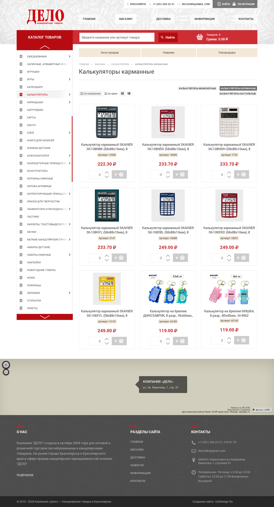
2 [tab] (72, 149)
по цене (112, 93)
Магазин (125, 19)
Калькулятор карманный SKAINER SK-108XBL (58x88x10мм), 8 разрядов (168, 230)
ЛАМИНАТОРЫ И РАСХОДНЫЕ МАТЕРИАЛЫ (50, 209)
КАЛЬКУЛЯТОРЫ (37, 94)
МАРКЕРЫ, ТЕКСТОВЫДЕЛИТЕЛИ (47, 224)
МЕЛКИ (31, 232)
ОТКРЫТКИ (34, 300)
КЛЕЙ (30, 132)
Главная (89, 19)
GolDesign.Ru (224, 501)
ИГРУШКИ (33, 71)
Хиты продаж (110, 52)
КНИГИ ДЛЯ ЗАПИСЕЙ (40, 140)
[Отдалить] (6, 372)
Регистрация (246, 4)
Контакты (245, 19)
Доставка (163, 19)
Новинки (168, 52)
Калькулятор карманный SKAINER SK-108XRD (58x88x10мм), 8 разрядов (229, 230)
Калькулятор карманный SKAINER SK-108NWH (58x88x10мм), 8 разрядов (229, 147)
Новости (137, 465)
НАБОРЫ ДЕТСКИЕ (38, 247)
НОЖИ (31, 277)
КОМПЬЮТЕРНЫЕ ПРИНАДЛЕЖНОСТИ (50, 163)
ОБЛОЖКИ (33, 293)
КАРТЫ (31, 117)
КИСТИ (31, 125)
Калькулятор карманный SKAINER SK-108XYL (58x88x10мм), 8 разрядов (107, 314)
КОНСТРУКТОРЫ (37, 171)
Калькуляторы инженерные (197, 88)
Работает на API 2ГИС (240, 408)
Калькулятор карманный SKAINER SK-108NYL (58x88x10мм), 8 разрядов (107, 230)
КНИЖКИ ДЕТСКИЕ (39, 148)
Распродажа (227, 52)
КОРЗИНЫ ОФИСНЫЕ (40, 178)
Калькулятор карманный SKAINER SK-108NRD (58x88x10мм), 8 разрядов (168, 147)
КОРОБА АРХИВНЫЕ (39, 186)
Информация (205, 19)
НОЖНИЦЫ (34, 285)
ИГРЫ (30, 79)
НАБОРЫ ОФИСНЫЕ (39, 255)
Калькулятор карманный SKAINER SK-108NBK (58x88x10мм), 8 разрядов (107, 147)
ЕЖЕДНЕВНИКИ (37, 56)
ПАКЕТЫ (32, 308)
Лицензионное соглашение (238, 410)
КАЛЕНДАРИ (35, 87)
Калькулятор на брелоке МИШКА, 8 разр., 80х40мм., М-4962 (229, 313)
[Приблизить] (6, 365)
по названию (92, 93)
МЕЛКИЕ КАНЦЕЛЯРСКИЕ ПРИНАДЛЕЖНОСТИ (50, 239)
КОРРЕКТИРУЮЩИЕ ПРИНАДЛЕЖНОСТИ (50, 193)
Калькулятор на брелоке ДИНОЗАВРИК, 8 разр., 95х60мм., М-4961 (168, 314)
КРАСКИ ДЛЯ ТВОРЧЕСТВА (43, 201)
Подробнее (25, 475)
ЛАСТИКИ (33, 216)
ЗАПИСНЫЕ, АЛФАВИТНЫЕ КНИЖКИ (49, 64)
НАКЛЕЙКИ (34, 262)
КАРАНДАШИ (35, 102)
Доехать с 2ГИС (263, 410)
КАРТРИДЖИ (35, 110)
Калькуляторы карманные (238, 88)
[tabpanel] (45, 56)
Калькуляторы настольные (238, 93)
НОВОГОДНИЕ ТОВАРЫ (41, 270)
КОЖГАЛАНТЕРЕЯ (38, 155)
